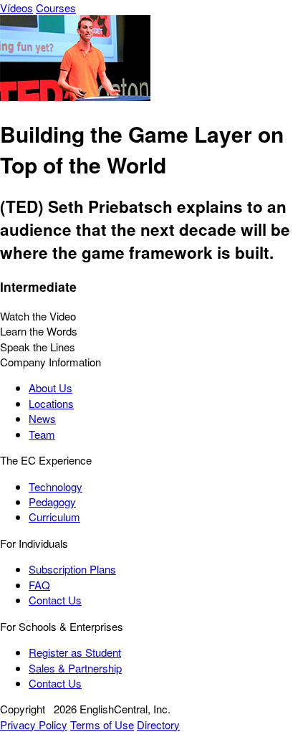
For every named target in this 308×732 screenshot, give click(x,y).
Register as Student (75, 652)
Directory (158, 724)
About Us (50, 387)
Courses (56, 7)
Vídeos (16, 7)
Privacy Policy (33, 724)
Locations (51, 403)
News (42, 418)
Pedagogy (52, 501)
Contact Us (55, 599)
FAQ (39, 584)
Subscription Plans (72, 568)
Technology (55, 486)
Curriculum (54, 516)
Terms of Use (102, 724)
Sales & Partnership (75, 667)
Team (42, 434)
